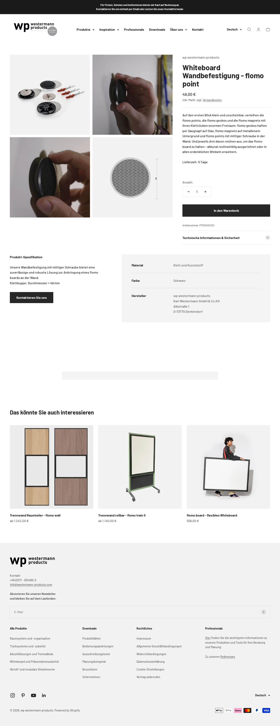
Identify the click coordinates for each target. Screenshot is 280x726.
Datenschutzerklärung (151, 661)
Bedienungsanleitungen (97, 646)
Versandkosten (212, 100)
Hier (208, 638)
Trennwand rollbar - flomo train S (122, 515)
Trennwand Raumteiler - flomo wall (35, 515)
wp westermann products (200, 57)
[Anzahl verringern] (189, 192)
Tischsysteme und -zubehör (28, 646)
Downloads (157, 29)
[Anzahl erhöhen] (205, 192)
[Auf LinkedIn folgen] (44, 695)
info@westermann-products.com (31, 584)
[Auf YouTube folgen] (33, 695)
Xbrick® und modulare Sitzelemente (32, 669)
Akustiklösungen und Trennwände (31, 654)
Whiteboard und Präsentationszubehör (34, 661)
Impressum (144, 638)
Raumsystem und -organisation (30, 638)
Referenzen (227, 656)
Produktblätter (91, 638)
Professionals (134, 29)
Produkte (83, 29)
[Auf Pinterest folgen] (23, 695)
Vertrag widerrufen (148, 677)
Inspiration (107, 29)
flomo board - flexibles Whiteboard (212, 515)
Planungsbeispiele (94, 661)
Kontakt (198, 29)
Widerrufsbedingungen (151, 654)
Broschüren (89, 669)
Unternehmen (91, 677)
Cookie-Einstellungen (150, 669)
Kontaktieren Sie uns (31, 297)
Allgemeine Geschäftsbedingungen (159, 646)
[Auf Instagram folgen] (12, 695)
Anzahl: (187, 182)
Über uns (176, 29)
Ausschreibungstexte (96, 654)
